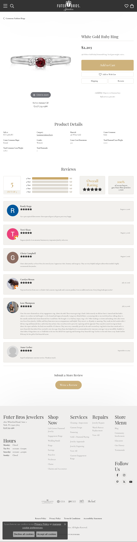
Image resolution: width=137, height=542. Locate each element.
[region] (40, 61)
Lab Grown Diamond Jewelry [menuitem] (56, 429)
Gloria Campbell (28, 253)
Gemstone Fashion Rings (15, 18)
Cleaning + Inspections (79, 423)
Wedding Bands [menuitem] (54, 441)
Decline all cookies (24, 534)
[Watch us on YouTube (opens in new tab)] (130, 481)
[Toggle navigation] (5, 6)
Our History (119, 445)
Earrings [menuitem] (51, 450)
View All (73, 451)
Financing (74, 432)
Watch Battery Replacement (98, 429)
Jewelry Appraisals (77, 441)
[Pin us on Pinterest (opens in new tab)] (117, 481)
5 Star (28, 178)
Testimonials (120, 450)
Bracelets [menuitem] (51, 455)
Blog (116, 428)
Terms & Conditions (72, 518)
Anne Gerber (26, 347)
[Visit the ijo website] (72, 501)
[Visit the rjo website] (81, 501)
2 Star (28, 188)
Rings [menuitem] (50, 445)
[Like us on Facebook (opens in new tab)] (117, 475)
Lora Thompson (27, 303)
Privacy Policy (55, 518)
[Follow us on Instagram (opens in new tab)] (124, 475)
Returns (121, 81)
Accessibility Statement (93, 518)
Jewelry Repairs (98, 423)
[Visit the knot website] (92, 501)
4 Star (28, 182)
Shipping (94, 81)
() (71, 178)
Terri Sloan (25, 229)
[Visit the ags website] (47, 501)
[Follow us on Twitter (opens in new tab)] (124, 481)
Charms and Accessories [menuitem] (57, 469)
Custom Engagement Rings (78, 457)
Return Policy (40, 518)
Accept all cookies (46, 534)
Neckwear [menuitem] (52, 459)
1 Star (28, 192)
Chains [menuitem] (50, 464)
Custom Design (76, 427)
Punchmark (74, 534)
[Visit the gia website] (61, 501)
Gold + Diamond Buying (79, 437)
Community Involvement (119, 434)
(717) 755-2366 (41, 106)
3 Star (28, 185)
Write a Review (68, 385)
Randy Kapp (25, 206)
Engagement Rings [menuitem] (55, 436)
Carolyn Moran (27, 279)
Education (119, 441)
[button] (12, 6)
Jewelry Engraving (77, 446)
